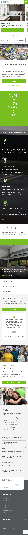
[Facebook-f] (14, 485)
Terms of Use (4, 530)
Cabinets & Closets (7, 500)
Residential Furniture (7, 510)
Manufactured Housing (8, 507)
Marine (4, 515)
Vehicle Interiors (6, 505)
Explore (12, 30)
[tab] (14, 242)
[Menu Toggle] (26, 2)
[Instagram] (16, 485)
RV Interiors (5, 498)
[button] (22, 2)
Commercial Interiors (7, 503)
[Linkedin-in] (18, 485)
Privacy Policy (11, 530)
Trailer (4, 512)
